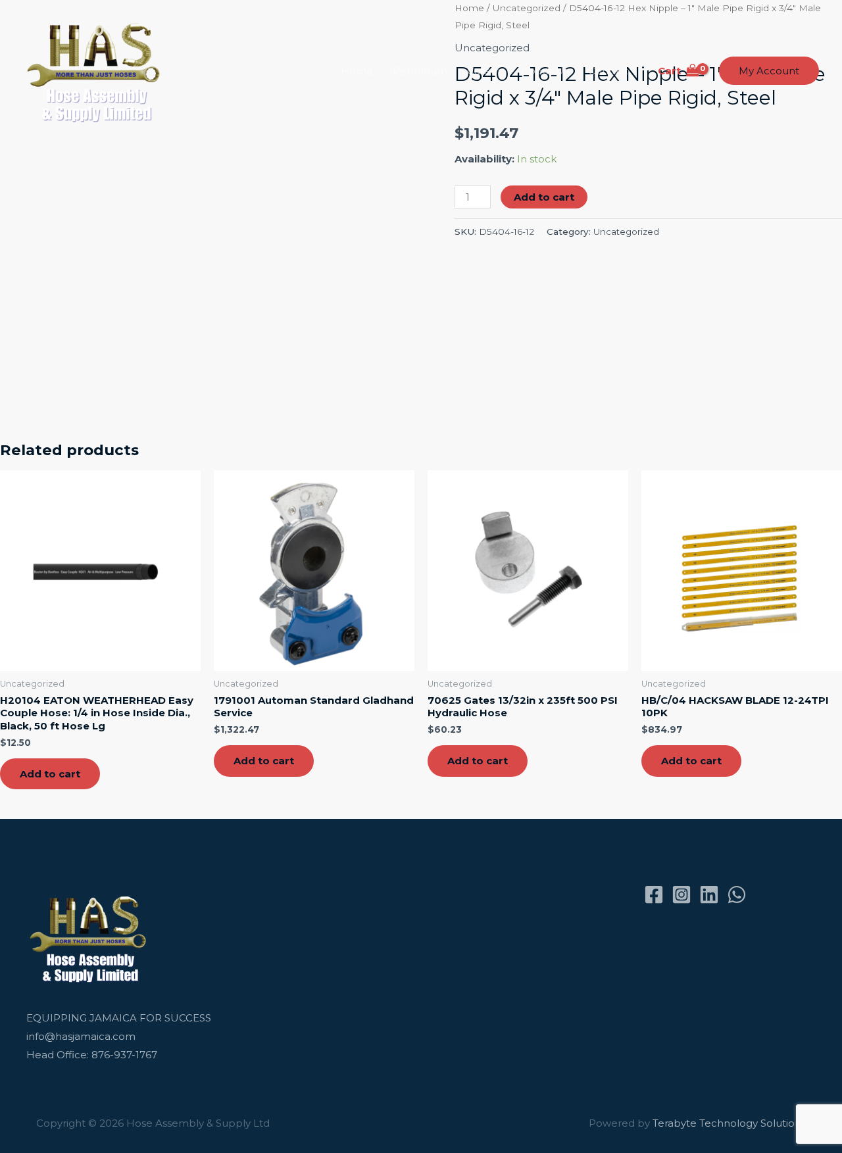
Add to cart (544, 197)
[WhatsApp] (737, 894)
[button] (769, 71)
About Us (544, 70)
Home (357, 70)
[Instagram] (681, 894)
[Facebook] (654, 894)
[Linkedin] (709, 894)
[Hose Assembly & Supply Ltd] (96, 70)
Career (484, 70)
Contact (608, 70)
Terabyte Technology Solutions (729, 1123)
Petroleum (420, 70)
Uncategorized (626, 231)
